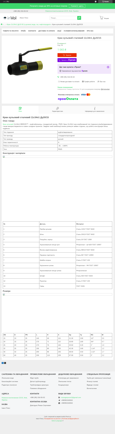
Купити (68, 55)
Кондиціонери (63, 385)
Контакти (32, 31)
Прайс (23, 31)
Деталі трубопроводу (37, 381)
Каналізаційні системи (10, 381)
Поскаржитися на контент (52, 418)
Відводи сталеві (92, 385)
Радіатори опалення (9, 385)
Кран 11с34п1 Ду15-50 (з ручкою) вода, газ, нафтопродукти (29, 24)
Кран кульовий (8, 124)
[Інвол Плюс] (10, 18)
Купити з (65, 60)
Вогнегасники (92, 388)
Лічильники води (8, 378)
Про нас (90, 31)
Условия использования (74, 31)
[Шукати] (79, 18)
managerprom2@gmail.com (71, 397)
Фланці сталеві (92, 381)
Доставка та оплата (46, 31)
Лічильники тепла (64, 381)
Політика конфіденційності (70, 418)
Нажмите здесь (77, 6)
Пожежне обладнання (38, 388)
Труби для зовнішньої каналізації (99, 378)
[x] (5, 363)
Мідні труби (34, 378)
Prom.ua (68, 416)
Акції (59, 31)
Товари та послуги (10, 31)
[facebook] (3, 363)
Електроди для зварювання (68, 378)
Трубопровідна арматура (39, 385)
